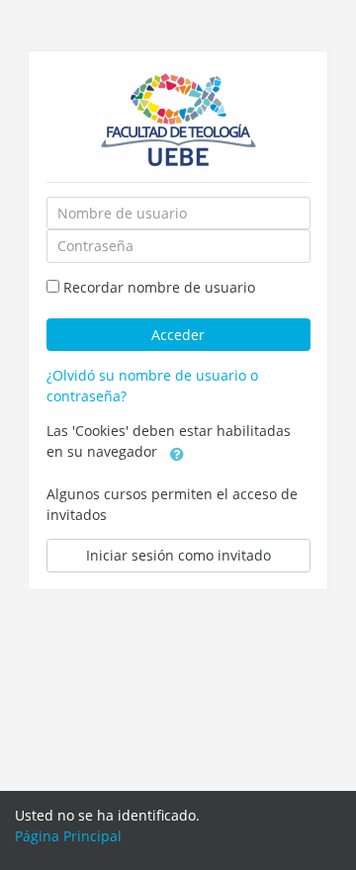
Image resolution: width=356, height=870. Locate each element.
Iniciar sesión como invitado (178, 555)
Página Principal (68, 835)
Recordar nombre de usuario (159, 287)
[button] (177, 453)
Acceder (178, 334)
